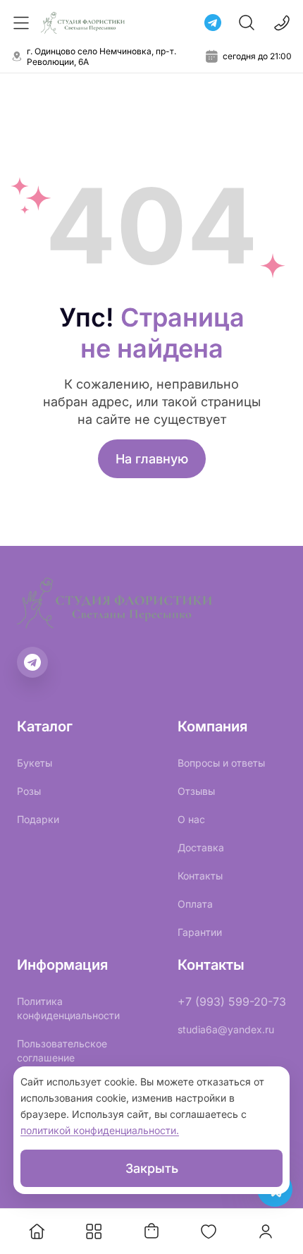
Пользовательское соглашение (62, 1050)
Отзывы (196, 791)
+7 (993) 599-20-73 (232, 1001)
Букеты (34, 763)
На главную (152, 458)
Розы (29, 791)
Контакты (200, 876)
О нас (191, 819)
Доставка (201, 847)
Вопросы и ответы (221, 763)
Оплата (195, 904)
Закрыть (151, 1168)
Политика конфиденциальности (68, 1008)
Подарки (38, 819)
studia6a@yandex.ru (226, 1029)
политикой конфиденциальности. (99, 1130)
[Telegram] (212, 22)
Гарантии (200, 932)
